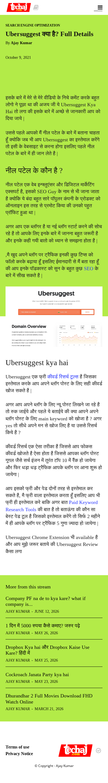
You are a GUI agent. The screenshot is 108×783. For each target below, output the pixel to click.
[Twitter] (23, 68)
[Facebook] (11, 68)
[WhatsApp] (49, 68)
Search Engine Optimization (33, 25)
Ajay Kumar (21, 43)
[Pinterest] (36, 68)
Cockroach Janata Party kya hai (37, 674)
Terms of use (17, 747)
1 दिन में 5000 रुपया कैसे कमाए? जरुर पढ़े (43, 625)
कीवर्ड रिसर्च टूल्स (63, 376)
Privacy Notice (19, 753)
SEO (88, 268)
